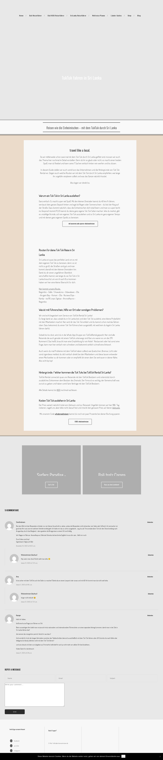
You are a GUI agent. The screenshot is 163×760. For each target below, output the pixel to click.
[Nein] (160, 756)
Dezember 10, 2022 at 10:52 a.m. (26, 546)
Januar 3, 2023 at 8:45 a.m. (24, 585)
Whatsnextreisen (26, 555)
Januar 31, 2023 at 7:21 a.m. (29, 602)
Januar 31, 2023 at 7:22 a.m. (29, 563)
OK (123, 756)
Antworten (150, 522)
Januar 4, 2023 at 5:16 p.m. (24, 653)
